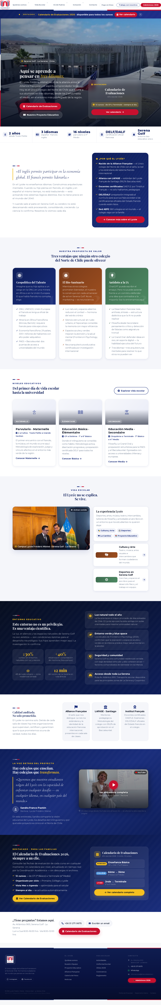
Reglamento (101, 975)
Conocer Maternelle (26, 458)
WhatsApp (135, 970)
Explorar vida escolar (133, 390)
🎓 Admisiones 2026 (141, 980)
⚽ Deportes (124, 530)
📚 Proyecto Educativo (126, 536)
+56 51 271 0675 (73, 923)
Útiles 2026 (101, 968)
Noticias (68, 979)
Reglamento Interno (141, 993)
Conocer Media (116, 461)
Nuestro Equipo (71, 964)
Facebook (28, 979)
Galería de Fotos (71, 975)
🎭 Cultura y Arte (106, 530)
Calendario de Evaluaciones (41, 106)
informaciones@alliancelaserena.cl (142, 974)
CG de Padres (59, 5)
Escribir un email (100, 923)
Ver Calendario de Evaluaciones (37, 898)
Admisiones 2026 (150, 5)
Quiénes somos (20, 5)
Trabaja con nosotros (128, 5)
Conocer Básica (70, 458)
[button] (29, 5)
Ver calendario (127, 14)
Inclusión (77, 5)
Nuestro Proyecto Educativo (43, 115)
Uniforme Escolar (103, 964)
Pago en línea (107, 5)
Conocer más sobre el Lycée (121, 219)
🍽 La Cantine (104, 536)
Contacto (93, 5)
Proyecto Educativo (73, 968)
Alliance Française (72, 972)
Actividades (101, 960)
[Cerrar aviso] (140, 14)
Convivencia (101, 972)
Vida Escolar (40, 5)
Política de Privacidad (126, 993)
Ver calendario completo (120, 892)
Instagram (13, 979)
